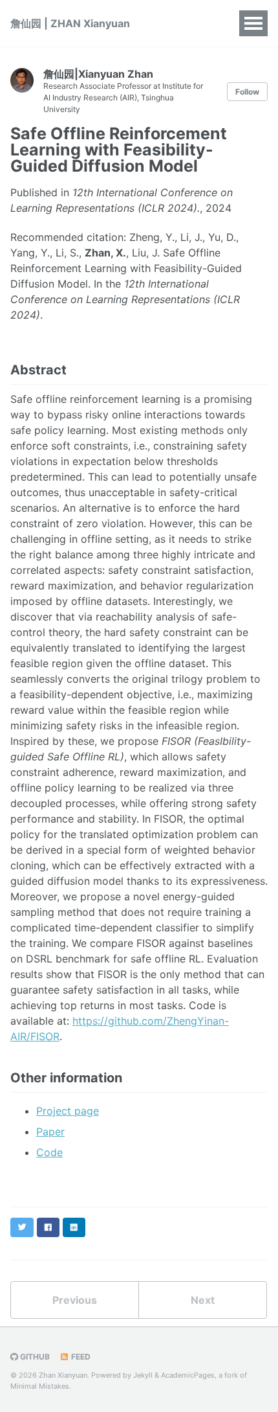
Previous (74, 1299)
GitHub (34, 1356)
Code (49, 1152)
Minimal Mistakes (39, 1386)
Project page (67, 1110)
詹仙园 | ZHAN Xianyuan (70, 23)
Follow (247, 92)
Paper (50, 1131)
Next (203, 1299)
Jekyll (143, 1375)
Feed (80, 1356)
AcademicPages (188, 1375)
